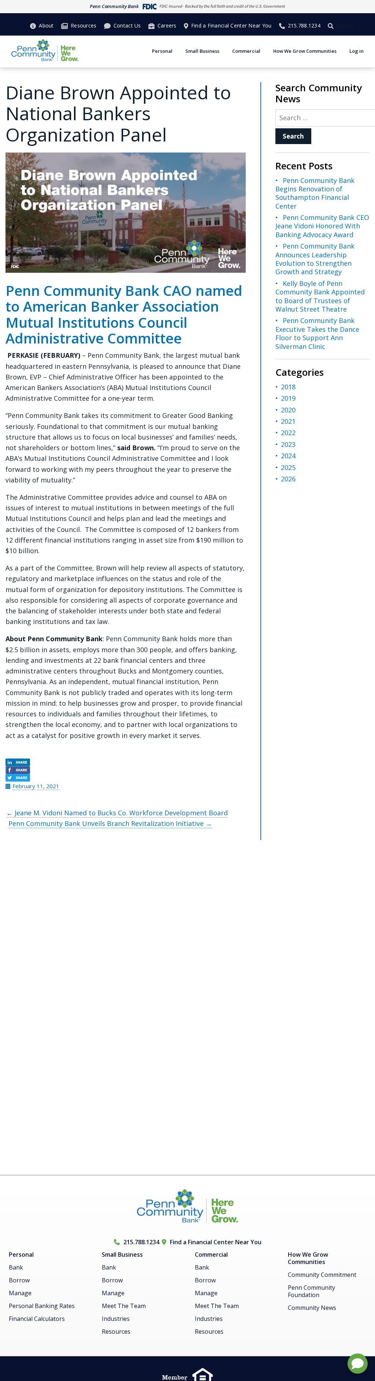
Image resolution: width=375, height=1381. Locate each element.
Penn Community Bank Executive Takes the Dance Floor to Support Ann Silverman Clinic (317, 333)
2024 (288, 455)
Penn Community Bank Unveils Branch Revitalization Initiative (110, 823)
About (46, 25)
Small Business (202, 51)
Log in (356, 51)
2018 (288, 386)
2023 (288, 444)
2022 (288, 432)
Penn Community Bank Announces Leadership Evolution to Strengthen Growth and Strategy (314, 259)
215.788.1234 (304, 25)
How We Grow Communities (305, 51)
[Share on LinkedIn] (125, 762)
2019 (288, 398)
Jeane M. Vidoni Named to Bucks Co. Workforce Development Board (117, 812)
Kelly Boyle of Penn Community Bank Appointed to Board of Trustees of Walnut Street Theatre (320, 296)
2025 (288, 467)
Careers (167, 25)
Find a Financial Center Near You (231, 25)
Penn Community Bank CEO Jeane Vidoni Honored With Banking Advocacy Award (322, 226)
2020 (288, 409)
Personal (162, 51)
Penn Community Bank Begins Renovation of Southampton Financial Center (314, 193)
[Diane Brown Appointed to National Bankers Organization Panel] (125, 213)
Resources (84, 25)
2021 (288, 421)
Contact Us (127, 25)
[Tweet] (125, 778)
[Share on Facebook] (125, 770)
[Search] (332, 26)
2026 (288, 478)
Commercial (246, 51)
